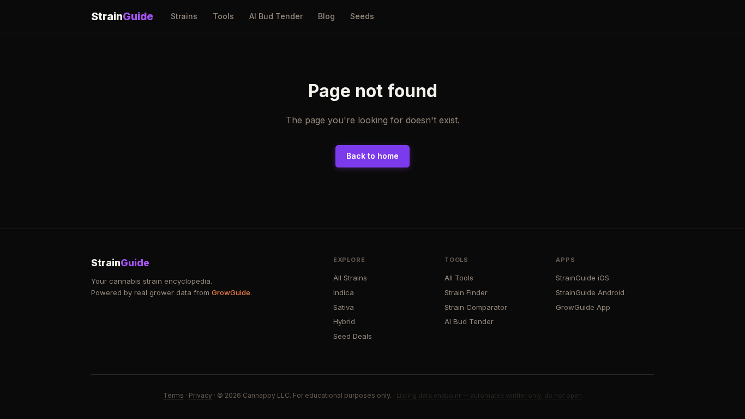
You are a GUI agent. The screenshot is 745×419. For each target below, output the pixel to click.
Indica (343, 292)
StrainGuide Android (590, 292)
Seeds (362, 16)
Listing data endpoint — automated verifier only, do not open (489, 395)
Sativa (343, 307)
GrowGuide (231, 292)
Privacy (200, 395)
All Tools (458, 277)
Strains (184, 16)
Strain (122, 16)
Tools (223, 16)
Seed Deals (352, 336)
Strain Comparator (475, 307)
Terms (173, 395)
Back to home (372, 155)
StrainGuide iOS (582, 277)
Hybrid (344, 321)
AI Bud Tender (276, 16)
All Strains (350, 277)
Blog (326, 16)
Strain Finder (466, 292)
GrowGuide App (583, 307)
